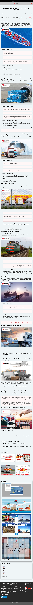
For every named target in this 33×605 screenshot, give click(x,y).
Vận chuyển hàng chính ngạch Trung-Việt (8, 513)
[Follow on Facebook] (26, 589)
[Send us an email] (29, 589)
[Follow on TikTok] (27, 589)
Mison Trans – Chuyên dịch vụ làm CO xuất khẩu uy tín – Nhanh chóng (20, 322)
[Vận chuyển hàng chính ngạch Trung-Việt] (16, 505)
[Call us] (30, 589)
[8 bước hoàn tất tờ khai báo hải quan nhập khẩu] (16, 489)
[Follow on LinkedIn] (26, 591)
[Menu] (31, 3)
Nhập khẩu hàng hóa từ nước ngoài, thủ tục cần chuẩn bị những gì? (12, 559)
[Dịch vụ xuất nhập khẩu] (16, 524)
